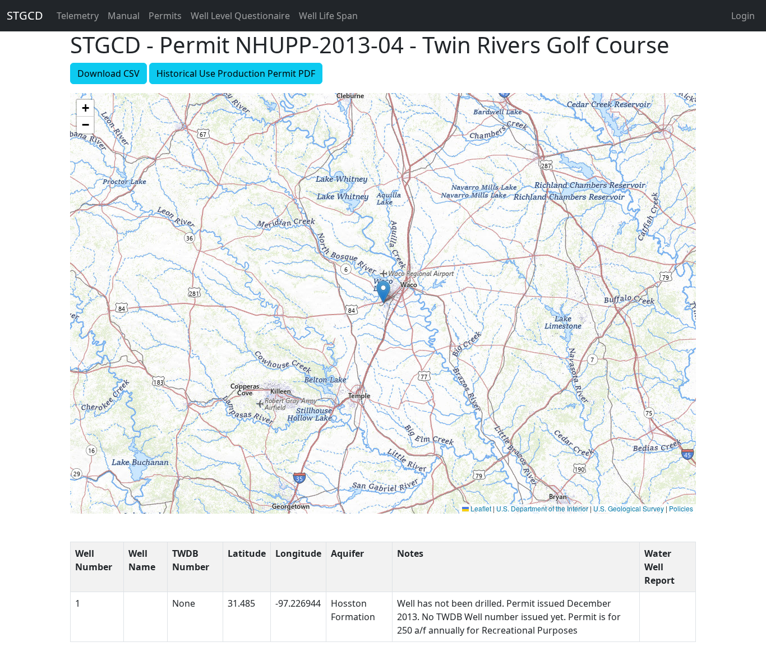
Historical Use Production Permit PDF (235, 73)
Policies (681, 508)
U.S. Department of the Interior (542, 508)
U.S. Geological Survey (628, 508)
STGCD (25, 15)
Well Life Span (328, 16)
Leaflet (480, 508)
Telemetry (78, 16)
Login (743, 16)
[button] (383, 291)
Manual (124, 16)
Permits (165, 16)
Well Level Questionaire (240, 16)
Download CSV (108, 73)
